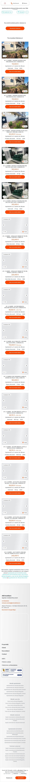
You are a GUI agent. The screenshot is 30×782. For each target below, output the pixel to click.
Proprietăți (5, 644)
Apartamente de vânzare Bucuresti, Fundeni (15, 689)
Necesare (7, 773)
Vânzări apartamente (15, 683)
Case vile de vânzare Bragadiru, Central (15, 703)
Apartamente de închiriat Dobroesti (15, 736)
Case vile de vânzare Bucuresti (15, 705)
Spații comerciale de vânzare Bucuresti (15, 717)
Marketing (23, 773)
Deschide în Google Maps (9, 609)
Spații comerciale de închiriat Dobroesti (15, 753)
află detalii (20, 770)
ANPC (3, 658)
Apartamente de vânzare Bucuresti (15, 685)
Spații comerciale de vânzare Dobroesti (15, 722)
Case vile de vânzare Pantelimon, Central (15, 711)
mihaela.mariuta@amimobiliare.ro (11, 603)
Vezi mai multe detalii (15, 71)
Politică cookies (6, 662)
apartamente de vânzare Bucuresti (18, 577)
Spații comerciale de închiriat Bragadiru (15, 757)
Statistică (16, 773)
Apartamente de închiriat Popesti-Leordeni (15, 742)
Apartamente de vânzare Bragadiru (15, 691)
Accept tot (20, 777)
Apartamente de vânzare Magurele (15, 695)
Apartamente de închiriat (15, 729)
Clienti (4, 647)
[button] (27, 12)
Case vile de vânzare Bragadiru (15, 701)
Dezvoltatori (6, 651)
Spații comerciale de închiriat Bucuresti (15, 748)
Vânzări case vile (15, 699)
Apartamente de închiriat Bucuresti (15, 731)
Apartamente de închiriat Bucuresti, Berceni (15, 740)
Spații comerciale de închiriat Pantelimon (15, 755)
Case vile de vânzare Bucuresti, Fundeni (15, 707)
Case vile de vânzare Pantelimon (15, 709)
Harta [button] (25, 56)
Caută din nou (7, 12)
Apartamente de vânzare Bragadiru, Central (15, 693)
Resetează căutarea (15, 28)
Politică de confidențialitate (9, 665)
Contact (4, 654)
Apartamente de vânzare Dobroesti (15, 687)
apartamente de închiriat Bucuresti (17, 573)
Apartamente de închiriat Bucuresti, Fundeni (15, 738)
